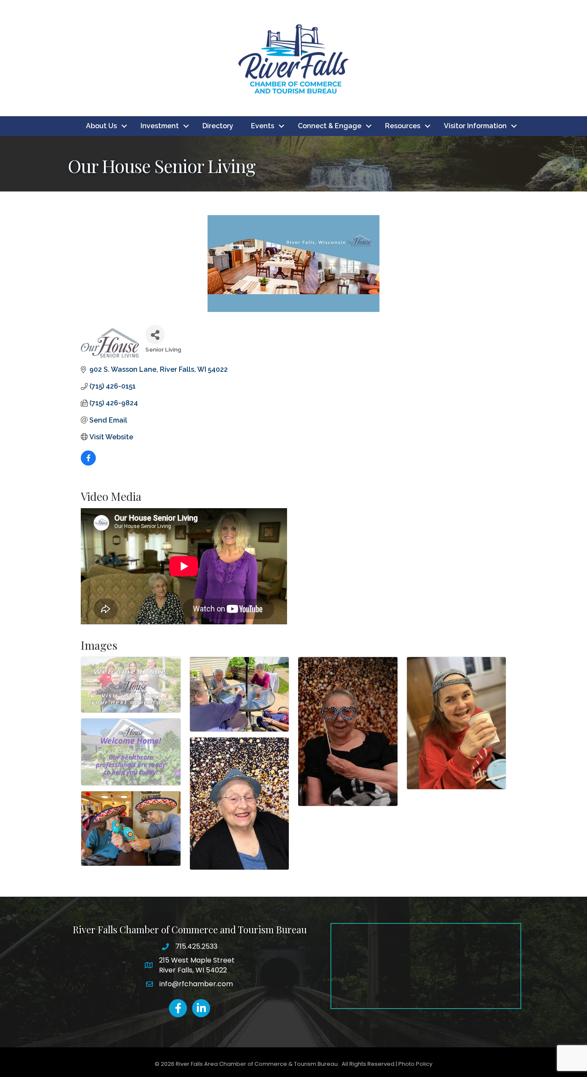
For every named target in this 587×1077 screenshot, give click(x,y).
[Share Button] (155, 334)
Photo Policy (415, 1064)
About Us (101, 126)
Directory (217, 126)
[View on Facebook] (88, 463)
